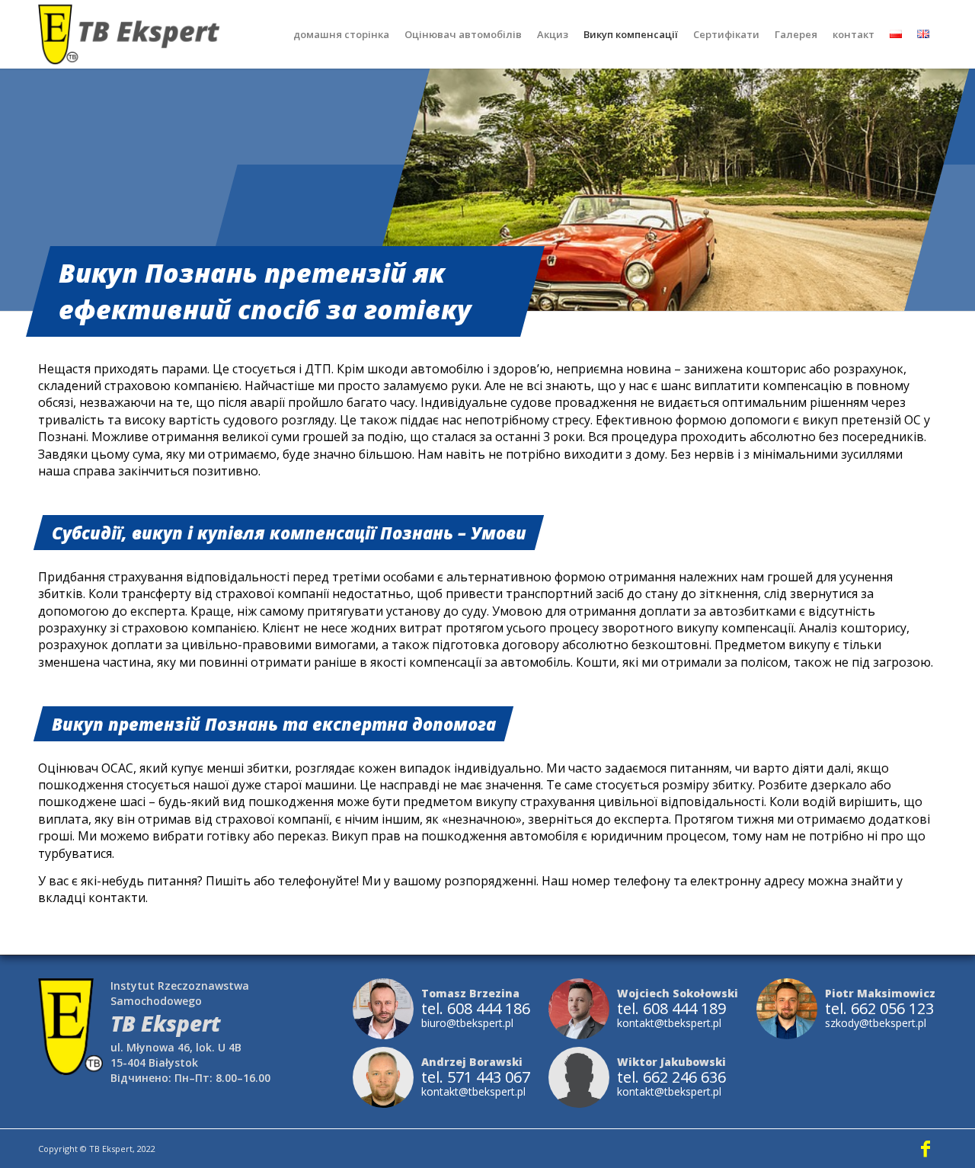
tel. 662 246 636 (671, 1077)
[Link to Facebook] (925, 1148)
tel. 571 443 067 (475, 1077)
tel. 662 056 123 (879, 1008)
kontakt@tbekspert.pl (669, 1023)
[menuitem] (341, 34)
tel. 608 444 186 (475, 1008)
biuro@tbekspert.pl (467, 1023)
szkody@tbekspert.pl (875, 1023)
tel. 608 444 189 (671, 1008)
